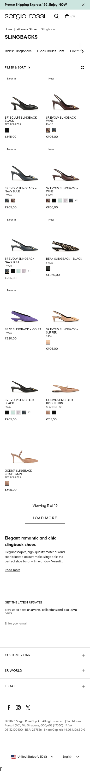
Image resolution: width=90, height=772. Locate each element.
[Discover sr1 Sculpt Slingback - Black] (24, 94)
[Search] (56, 16)
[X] (28, 707)
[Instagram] (18, 707)
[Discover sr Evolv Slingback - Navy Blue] (24, 165)
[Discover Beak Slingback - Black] (65, 235)
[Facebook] (8, 707)
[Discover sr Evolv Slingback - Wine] (65, 94)
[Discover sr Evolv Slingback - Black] (24, 377)
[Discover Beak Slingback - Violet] (24, 306)
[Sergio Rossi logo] (27, 16)
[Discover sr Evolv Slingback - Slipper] (65, 306)
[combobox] (29, 757)
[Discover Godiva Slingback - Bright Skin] (65, 377)
